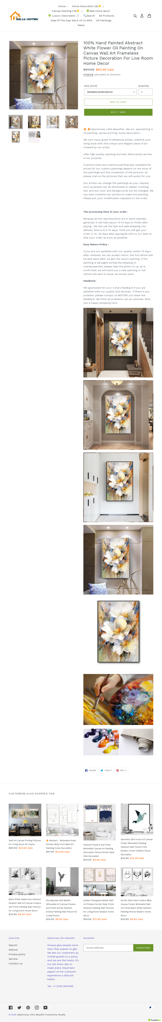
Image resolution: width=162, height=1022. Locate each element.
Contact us (15, 963)
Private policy (17, 954)
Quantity (143, 85)
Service (13, 958)
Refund (13, 949)
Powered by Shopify (55, 1014)
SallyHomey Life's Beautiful (31, 1014)
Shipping (88, 74)
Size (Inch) (90, 85)
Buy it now (118, 112)
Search (13, 945)
